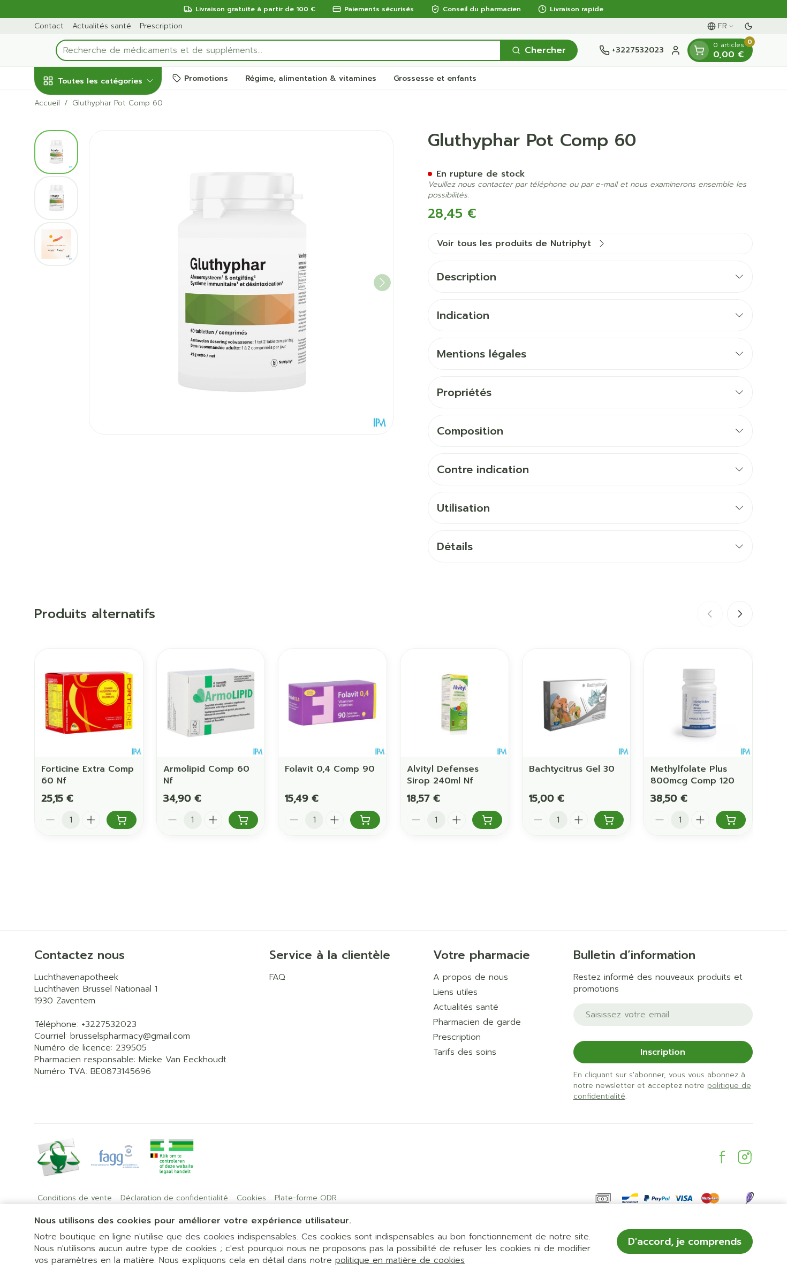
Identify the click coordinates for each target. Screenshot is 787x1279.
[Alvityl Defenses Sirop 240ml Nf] (454, 703)
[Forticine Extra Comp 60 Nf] (89, 703)
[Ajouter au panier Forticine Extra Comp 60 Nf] (122, 820)
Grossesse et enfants (435, 77)
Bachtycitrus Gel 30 (572, 769)
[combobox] (278, 50)
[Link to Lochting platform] (749, 1198)
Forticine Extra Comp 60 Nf (87, 775)
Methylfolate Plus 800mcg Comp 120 (692, 775)
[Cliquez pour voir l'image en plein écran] (241, 282)
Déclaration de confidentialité (174, 1198)
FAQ (277, 977)
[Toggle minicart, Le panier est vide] (699, 50)
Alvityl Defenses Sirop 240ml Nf (443, 775)
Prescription (161, 26)
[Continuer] (382, 282)
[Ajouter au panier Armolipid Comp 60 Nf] (244, 820)
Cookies (251, 1198)
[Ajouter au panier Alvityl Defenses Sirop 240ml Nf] (487, 820)
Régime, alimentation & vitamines (310, 77)
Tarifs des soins (464, 1052)
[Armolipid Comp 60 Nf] (211, 703)
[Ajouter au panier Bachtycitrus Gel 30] (609, 820)
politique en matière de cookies (400, 1260)
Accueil (47, 103)
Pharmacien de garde (477, 1022)
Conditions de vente (74, 1198)
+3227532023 (109, 1024)
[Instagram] (745, 1157)
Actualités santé (101, 26)
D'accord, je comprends (684, 1241)
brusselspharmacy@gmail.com (130, 1036)
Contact (49, 26)
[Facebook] (722, 1157)
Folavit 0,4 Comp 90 (330, 769)
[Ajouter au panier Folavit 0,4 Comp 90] (365, 820)
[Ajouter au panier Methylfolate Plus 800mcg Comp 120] (731, 820)
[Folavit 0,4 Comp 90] (332, 703)
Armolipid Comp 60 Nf (206, 775)
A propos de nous (470, 977)
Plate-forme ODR (306, 1198)
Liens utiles (455, 992)
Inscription (662, 1052)
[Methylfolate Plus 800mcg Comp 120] (698, 703)
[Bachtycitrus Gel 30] (577, 703)
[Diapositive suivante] (740, 614)
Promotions (206, 77)
